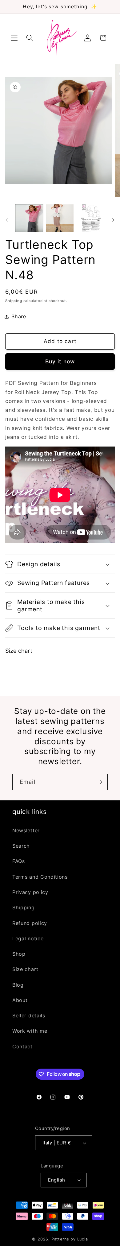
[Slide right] (113, 219)
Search (21, 846)
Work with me (29, 1031)
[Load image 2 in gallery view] (60, 218)
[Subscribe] (99, 782)
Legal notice (27, 938)
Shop (19, 954)
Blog (18, 985)
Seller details (28, 1015)
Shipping (13, 301)
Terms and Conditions (40, 877)
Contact (22, 1046)
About (19, 1000)
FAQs (18, 861)
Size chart (18, 650)
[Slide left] (7, 219)
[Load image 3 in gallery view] (91, 218)
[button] (14, 38)
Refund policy (29, 923)
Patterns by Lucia (69, 1239)
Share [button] (18, 316)
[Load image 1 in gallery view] (29, 218)
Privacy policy (30, 892)
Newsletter (26, 830)
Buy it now (60, 361)
